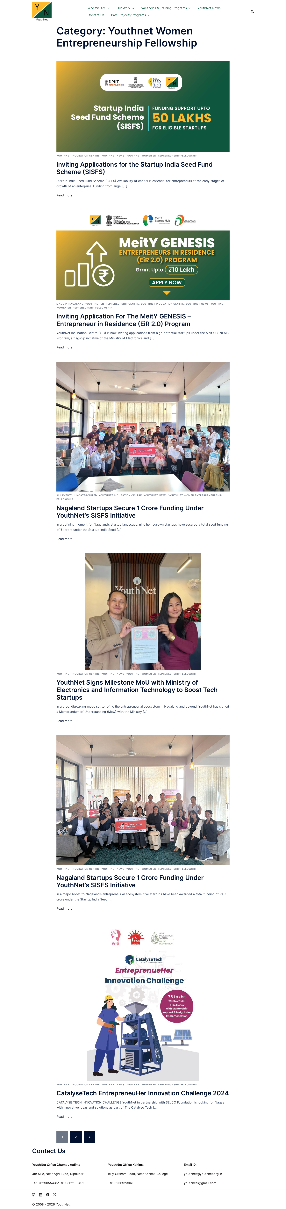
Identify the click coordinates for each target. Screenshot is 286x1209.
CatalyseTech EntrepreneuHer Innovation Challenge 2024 (142, 1093)
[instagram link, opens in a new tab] (33, 1194)
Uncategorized (86, 495)
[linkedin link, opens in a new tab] (40, 1194)
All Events (64, 495)
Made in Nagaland (69, 303)
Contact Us (96, 15)
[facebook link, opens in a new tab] (47, 1194)
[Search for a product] (252, 11)
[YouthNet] (42, 11)
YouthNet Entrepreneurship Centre (112, 303)
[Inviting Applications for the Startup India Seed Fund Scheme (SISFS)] (143, 106)
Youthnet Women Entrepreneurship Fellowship (161, 155)
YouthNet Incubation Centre (78, 155)
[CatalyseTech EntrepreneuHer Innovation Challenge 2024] (143, 1001)
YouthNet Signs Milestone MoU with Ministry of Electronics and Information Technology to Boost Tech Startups (137, 690)
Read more (64, 195)
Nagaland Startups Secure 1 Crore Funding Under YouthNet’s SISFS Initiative (130, 511)
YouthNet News (208, 8)
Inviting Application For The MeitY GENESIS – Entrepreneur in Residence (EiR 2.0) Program (123, 319)
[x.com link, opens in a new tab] (54, 1194)
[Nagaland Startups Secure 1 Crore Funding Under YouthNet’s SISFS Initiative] (143, 426)
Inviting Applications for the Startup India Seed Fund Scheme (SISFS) (134, 168)
